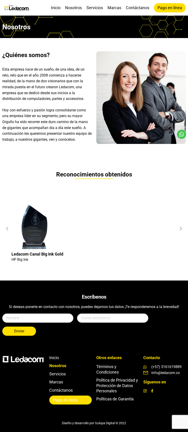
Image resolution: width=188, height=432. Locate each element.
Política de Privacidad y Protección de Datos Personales (117, 385)
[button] (7, 228)
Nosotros (73, 7)
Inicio (56, 7)
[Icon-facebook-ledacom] (152, 391)
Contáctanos (137, 7)
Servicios (94, 7)
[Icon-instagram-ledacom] (145, 391)
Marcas (114, 7)
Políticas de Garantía (115, 398)
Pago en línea (170, 7)
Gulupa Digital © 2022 (110, 423)
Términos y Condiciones (107, 369)
